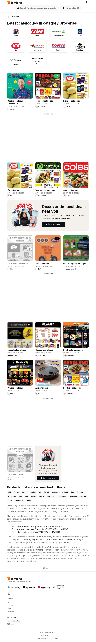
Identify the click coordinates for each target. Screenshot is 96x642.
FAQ (8, 602)
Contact (10, 605)
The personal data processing (48, 639)
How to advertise (13, 621)
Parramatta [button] (70, 8)
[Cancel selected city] (78, 8)
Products (10, 612)
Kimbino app (41, 550)
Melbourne (41, 539)
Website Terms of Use (48, 635)
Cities (9, 608)
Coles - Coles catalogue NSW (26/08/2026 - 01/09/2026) (36, 532)
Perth (49, 539)
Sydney (32, 539)
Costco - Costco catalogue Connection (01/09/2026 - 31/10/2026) (40, 529)
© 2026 (48, 632)
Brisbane (57, 539)
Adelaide (68, 539)
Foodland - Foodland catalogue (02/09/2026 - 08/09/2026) (37, 526)
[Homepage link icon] (44, 568)
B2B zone (11, 624)
